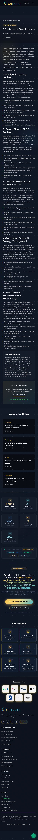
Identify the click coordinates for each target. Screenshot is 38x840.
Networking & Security (10, 759)
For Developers (8, 731)
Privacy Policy (11, 824)
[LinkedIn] (16, 722)
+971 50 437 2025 (20, 607)
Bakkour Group (10, 819)
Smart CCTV (5, 787)
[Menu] (32, 3)
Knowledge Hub (8, 766)
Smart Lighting (5, 775)
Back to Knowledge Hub (12, 20)
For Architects (8, 734)
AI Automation (8, 762)
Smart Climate (5, 778)
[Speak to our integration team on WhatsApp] (33, 835)
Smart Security (5, 784)
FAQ (30, 824)
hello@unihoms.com (10, 801)
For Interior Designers (10, 737)
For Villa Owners (8, 741)
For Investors (7, 744)
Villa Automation (8, 756)
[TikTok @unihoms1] (3, 722)
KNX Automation (8, 753)
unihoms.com (8, 804)
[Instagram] (12, 722)
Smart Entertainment (7, 781)
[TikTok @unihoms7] (7, 722)
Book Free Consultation (19, 602)
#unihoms (23, 722)
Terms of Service (21, 824)
